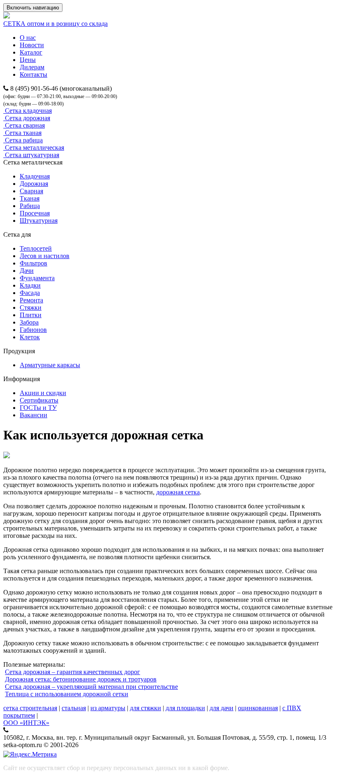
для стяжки (145, 707)
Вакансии (33, 415)
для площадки (185, 707)
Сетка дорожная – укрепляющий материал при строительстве (91, 686)
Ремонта (31, 300)
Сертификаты (39, 400)
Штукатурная (39, 220)
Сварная (31, 190)
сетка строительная (30, 707)
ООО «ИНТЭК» (26, 722)
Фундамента (37, 277)
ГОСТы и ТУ (38, 407)
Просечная (35, 213)
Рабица (30, 205)
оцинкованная (258, 707)
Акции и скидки (43, 392)
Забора (29, 322)
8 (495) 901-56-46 (34, 88)
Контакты (33, 74)
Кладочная (35, 176)
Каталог (31, 52)
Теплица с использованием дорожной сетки (66, 693)
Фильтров (33, 263)
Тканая (29, 198)
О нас (28, 37)
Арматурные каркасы (50, 364)
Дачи (27, 270)
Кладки (30, 285)
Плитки (31, 314)
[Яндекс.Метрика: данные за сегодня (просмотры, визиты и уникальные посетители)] (30, 754)
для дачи (221, 707)
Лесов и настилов (44, 255)
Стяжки (31, 307)
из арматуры (107, 707)
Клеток (30, 337)
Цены (28, 59)
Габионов (33, 329)
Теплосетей (36, 248)
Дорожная (34, 183)
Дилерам (32, 67)
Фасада (30, 292)
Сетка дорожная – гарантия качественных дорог (72, 671)
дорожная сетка (178, 492)
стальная (74, 707)
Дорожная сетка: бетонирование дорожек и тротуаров (81, 679)
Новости (32, 44)
